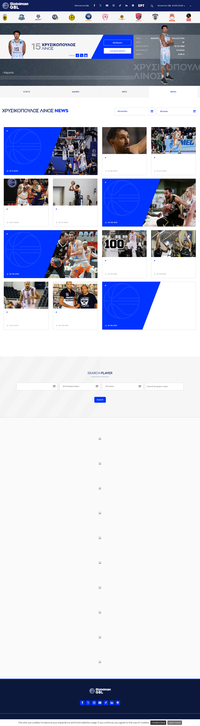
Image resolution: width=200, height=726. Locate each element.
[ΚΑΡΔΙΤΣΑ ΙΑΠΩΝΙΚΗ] (60, 17)
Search (100, 400)
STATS (26, 92)
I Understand (158, 723)
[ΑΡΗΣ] (26, 17)
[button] (190, 5)
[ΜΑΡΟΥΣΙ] (93, 17)
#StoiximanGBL (82, 6)
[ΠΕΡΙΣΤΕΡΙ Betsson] (193, 17)
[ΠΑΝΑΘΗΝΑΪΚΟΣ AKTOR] (143, 17)
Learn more (175, 723)
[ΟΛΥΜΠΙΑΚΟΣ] (127, 17)
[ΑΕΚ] (10, 17)
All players (117, 43)
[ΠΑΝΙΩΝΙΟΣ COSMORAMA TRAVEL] (160, 17)
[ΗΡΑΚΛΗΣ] (43, 17)
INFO (124, 92)
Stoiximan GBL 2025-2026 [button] (171, 6)
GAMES (75, 92)
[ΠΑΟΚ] (177, 17)
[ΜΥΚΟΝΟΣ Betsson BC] (110, 17)
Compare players (117, 51)
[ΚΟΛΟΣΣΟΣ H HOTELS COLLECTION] (76, 17)
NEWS (173, 92)
